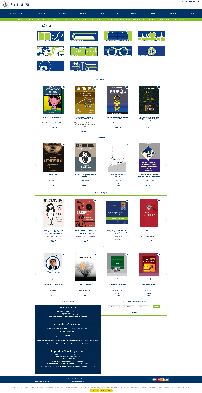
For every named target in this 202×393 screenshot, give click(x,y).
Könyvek (47, 25)
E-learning (192, 13)
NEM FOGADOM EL (106, 390)
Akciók (102, 13)
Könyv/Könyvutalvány (16, 13)
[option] (53, 107)
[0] (198, 2)
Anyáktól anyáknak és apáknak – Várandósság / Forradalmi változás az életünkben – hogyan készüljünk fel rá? (53, 232)
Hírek (116, 13)
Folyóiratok (62, 13)
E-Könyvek (42, 13)
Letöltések (173, 13)
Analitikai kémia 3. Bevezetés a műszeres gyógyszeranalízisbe (85, 117)
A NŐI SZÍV (149, 230)
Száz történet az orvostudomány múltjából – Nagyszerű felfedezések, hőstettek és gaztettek (149, 118)
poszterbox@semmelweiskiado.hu (70, 315)
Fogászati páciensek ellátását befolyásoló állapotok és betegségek (149, 175)
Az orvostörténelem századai (117, 284)
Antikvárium (83, 13)
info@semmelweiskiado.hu (70, 331)
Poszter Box (134, 13)
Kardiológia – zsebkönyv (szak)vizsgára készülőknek (85, 175)
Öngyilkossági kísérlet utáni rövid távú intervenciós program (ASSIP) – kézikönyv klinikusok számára (85, 232)
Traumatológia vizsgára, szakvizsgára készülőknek (117, 117)
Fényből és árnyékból (85, 284)
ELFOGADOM (94, 390)
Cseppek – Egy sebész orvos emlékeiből (117, 175)
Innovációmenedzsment (149, 284)
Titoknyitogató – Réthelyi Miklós (53, 284)
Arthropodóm (53, 174)
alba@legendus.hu (70, 358)
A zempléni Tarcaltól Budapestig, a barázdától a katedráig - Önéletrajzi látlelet (117, 232)
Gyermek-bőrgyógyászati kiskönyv (53, 117)
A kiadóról (154, 13)
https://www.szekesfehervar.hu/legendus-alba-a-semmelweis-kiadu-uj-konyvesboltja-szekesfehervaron (68, 366)
